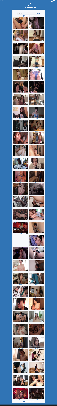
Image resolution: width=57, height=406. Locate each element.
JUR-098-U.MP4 (36, 118)
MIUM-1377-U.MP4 (36, 233)
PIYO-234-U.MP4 (20, 284)
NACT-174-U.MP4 (20, 297)
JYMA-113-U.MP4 (36, 54)
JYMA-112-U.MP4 (36, 80)
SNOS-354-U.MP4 (36, 399)
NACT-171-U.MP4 (36, 297)
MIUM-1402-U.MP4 (21, 233)
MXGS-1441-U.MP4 (21, 348)
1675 (30, 401)
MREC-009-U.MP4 (36, 348)
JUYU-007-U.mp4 (20, 80)
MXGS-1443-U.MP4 (21, 335)
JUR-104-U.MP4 (20, 131)
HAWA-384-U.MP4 (36, 182)
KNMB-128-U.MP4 (20, 67)
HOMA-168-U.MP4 (36, 169)
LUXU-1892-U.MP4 (21, 54)
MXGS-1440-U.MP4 (36, 335)
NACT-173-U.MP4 (36, 284)
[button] (56, 0)
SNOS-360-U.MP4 (20, 399)
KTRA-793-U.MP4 (36, 67)
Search (38, 13)
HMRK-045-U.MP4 (20, 169)
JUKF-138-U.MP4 (20, 118)
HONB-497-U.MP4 (20, 182)
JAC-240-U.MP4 (36, 131)
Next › (32, 401)
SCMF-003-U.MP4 (36, 246)
